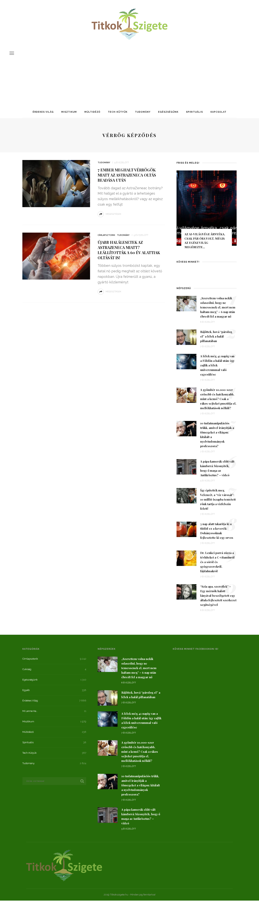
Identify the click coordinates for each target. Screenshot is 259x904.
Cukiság (26, 669)
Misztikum (69, 112)
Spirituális (194, 112)
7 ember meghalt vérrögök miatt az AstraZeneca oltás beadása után (127, 175)
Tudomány (143, 112)
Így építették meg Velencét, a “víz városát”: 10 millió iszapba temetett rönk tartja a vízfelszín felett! (218, 499)
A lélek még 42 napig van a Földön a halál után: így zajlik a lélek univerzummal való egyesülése (217, 365)
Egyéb (26, 690)
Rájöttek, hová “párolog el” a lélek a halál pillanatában (216, 336)
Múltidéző (92, 112)
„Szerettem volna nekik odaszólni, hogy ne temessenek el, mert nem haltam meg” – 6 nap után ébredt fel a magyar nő (217, 307)
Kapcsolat (218, 112)
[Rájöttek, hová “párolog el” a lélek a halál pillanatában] (186, 337)
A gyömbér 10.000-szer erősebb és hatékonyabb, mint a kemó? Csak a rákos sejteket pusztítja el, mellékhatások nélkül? (218, 399)
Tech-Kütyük (117, 112)
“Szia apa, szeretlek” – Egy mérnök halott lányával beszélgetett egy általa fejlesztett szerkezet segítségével (218, 596)
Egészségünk (168, 112)
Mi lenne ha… (30, 711)
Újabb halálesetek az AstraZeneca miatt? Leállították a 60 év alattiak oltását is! (129, 250)
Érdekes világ (43, 112)
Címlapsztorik (106, 235)
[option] (207, 211)
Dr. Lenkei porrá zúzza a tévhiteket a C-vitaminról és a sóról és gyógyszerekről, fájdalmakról (217, 562)
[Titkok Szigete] (64, 865)
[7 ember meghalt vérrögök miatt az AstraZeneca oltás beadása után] (56, 183)
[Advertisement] (129, 69)
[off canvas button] (11, 53)
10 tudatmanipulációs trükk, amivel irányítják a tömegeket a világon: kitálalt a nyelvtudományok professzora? (140, 785)
